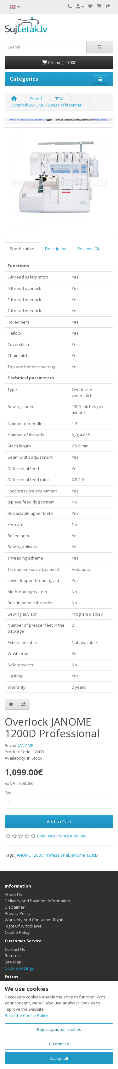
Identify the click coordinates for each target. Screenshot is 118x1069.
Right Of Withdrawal (23, 926)
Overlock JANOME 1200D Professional (46, 105)
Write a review (72, 836)
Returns (12, 955)
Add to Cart (59, 821)
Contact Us (15, 949)
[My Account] (80, 6)
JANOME (25, 745)
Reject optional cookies (59, 1029)
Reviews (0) (88, 248)
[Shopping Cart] (99, 6)
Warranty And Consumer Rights (35, 919)
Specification (22, 248)
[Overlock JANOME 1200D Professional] (59, 181)
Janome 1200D (84, 855)
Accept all (59, 1058)
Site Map (13, 962)
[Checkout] (108, 6)
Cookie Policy (17, 932)
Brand (36, 98)
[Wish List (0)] (90, 6)
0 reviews (46, 836)
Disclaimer (15, 907)
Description (56, 248)
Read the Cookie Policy (26, 1015)
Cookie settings (19, 968)
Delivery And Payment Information (37, 901)
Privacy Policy (18, 913)
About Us (13, 894)
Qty (8, 793)
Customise (59, 1044)
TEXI (59, 98)
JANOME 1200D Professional (42, 855)
